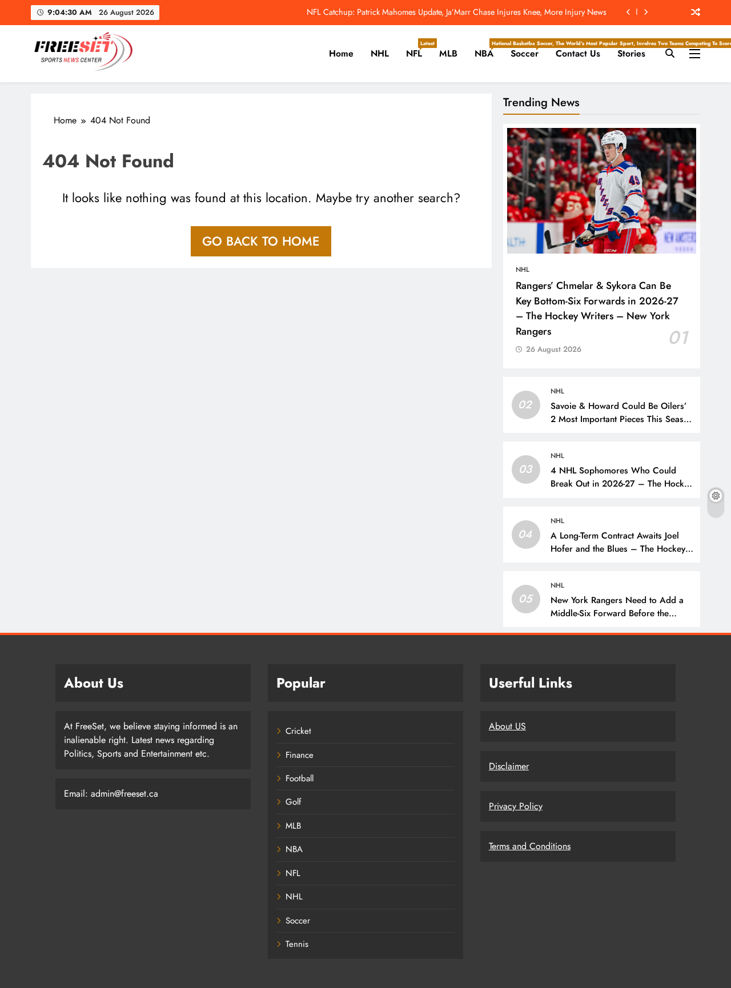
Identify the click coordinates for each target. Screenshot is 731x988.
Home (341, 53)
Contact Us (578, 53)
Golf (293, 802)
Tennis (297, 944)
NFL (418, 49)
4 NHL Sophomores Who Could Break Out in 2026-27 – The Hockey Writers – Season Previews (622, 483)
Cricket (298, 731)
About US (507, 726)
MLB (448, 53)
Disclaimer (509, 766)
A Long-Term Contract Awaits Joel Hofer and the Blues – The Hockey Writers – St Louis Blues (618, 548)
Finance (300, 755)
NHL (380, 53)
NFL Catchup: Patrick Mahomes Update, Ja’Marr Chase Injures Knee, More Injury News (457, 12)
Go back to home (261, 241)
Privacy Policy (516, 806)
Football (300, 778)
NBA (488, 49)
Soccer (529, 49)
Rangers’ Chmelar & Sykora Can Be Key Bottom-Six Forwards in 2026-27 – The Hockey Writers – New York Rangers (597, 308)
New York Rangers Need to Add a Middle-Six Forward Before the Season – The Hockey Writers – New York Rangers (617, 620)
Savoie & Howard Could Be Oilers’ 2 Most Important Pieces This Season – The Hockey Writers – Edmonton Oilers (622, 426)
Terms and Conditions (530, 846)
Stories (631, 53)
